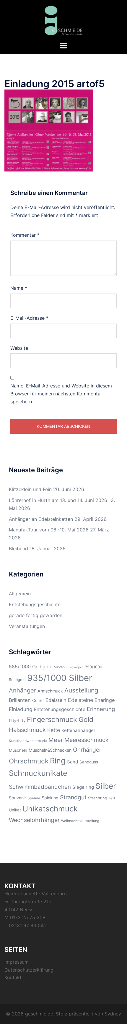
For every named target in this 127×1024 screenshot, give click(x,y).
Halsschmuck (27, 729)
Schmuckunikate (38, 773)
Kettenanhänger (78, 730)
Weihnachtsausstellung (80, 821)
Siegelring (83, 787)
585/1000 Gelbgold (31, 667)
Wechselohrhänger (34, 819)
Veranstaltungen (27, 626)
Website (19, 348)
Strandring (97, 798)
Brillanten (20, 700)
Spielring (50, 797)
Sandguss (88, 762)
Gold (86, 719)
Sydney (113, 1014)
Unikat (15, 810)
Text (112, 798)
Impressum (16, 962)
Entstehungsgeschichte (35, 604)
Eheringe (105, 700)
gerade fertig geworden (35, 615)
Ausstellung (81, 690)
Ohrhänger (87, 749)
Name (18, 288)
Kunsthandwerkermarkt (28, 741)
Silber (105, 786)
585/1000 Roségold (69, 667)
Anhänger (22, 690)
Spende (33, 798)
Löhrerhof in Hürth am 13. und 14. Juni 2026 (58, 500)
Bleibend (18, 548)
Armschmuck (50, 690)
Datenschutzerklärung (28, 970)
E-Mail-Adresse (29, 318)
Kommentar (25, 235)
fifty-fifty (17, 720)
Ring (58, 760)
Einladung (20, 709)
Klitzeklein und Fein (30, 489)
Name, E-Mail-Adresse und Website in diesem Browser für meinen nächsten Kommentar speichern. (61, 394)
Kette (53, 730)
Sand (72, 762)
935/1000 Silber (59, 678)
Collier (38, 700)
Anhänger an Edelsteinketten (41, 519)
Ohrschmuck (28, 761)
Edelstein (55, 700)
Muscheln (18, 750)
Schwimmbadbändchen (40, 786)
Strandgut (73, 797)
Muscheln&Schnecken (50, 750)
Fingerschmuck (52, 719)
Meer (55, 739)
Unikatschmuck (50, 808)
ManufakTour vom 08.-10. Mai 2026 (49, 530)
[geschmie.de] (64, 20)
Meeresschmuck (86, 739)
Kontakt (13, 977)
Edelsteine (80, 700)
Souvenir (17, 797)
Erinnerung (101, 709)
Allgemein (20, 593)
